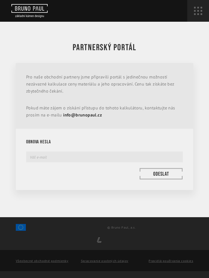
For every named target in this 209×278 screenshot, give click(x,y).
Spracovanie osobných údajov (104, 261)
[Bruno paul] (29, 11)
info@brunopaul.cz (82, 115)
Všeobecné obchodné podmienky (42, 261)
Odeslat (161, 174)
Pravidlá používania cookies (171, 261)
